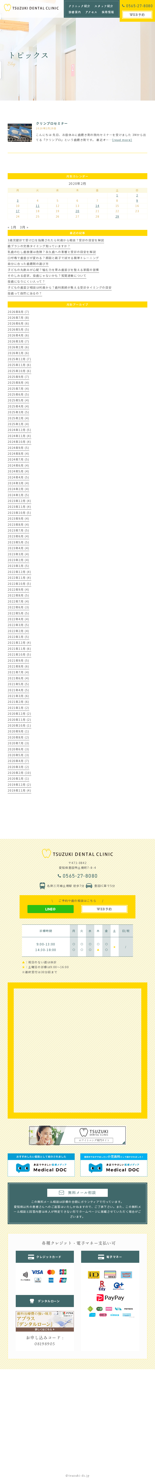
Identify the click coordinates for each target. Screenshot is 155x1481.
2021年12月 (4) (19, 643)
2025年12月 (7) (19, 359)
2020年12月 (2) (19, 714)
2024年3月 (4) (18, 483)
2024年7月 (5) (18, 459)
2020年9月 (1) (18, 731)
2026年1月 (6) (18, 353)
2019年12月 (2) (19, 785)
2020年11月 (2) (19, 720)
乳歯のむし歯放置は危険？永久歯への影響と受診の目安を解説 (52, 252)
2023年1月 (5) (18, 566)
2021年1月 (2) (18, 708)
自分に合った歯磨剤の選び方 (28, 264)
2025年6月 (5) (18, 394)
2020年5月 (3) (18, 755)
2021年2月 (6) (18, 702)
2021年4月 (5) (18, 690)
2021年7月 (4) (18, 672)
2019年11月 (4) (19, 790)
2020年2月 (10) (19, 773)
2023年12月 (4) (19, 501)
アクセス (91, 12)
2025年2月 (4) (18, 418)
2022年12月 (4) (19, 572)
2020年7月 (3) (18, 743)
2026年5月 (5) (18, 329)
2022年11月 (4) (19, 578)
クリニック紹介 (79, 6)
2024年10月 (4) (19, 442)
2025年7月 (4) (18, 389)
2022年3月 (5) (18, 625)
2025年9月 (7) (18, 377)
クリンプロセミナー (52, 123)
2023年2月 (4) (18, 560)
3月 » (24, 227)
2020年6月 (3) (18, 749)
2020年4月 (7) (18, 761)
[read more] (122, 140)
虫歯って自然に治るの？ (25, 293)
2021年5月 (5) (18, 684)
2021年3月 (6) (18, 696)
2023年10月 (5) (19, 513)
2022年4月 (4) (18, 619)
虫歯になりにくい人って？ (26, 281)
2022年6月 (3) (18, 607)
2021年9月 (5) (18, 660)
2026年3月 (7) (18, 341)
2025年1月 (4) (18, 424)
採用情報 (108, 12)
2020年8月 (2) (18, 737)
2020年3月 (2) (18, 767)
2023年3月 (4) (18, 554)
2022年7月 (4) (18, 601)
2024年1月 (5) (18, 495)
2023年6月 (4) (18, 536)
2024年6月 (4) (18, 465)
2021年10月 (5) (19, 654)
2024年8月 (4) (18, 453)
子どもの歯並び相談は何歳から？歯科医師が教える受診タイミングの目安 (60, 287)
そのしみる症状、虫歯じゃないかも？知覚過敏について (47, 276)
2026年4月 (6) (18, 335)
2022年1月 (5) (18, 637)
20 (77, 211)
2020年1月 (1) (18, 778)
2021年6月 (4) (18, 678)
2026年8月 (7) (18, 312)
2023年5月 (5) (18, 542)
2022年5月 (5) (18, 613)
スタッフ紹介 (103, 6)
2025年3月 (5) (18, 412)
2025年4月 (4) (18, 406)
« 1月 (12, 227)
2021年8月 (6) (18, 666)
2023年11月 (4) (19, 507)
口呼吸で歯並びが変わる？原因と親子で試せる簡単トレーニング (53, 258)
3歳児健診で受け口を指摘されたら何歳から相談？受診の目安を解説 (56, 240)
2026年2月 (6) (18, 347)
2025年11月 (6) (19, 365)
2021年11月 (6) (19, 649)
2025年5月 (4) (18, 400)
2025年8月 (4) (18, 383)
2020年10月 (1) (19, 725)
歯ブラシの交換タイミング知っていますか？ (39, 246)
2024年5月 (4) (18, 471)
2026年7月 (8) (18, 318)
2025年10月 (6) (19, 371)
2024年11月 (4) (19, 436)
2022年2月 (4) (18, 631)
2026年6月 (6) (18, 323)
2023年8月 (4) (18, 524)
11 (38, 206)
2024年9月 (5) (18, 448)
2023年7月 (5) (18, 530)
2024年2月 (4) (18, 489)
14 (97, 206)
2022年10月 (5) (19, 584)
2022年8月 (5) (18, 595)
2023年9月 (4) (18, 518)
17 (18, 211)
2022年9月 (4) (18, 589)
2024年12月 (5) (19, 430)
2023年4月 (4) (18, 548)
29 (117, 216)
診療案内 (75, 12)
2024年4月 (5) (18, 477)
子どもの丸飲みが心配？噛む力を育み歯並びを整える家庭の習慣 (53, 270)
